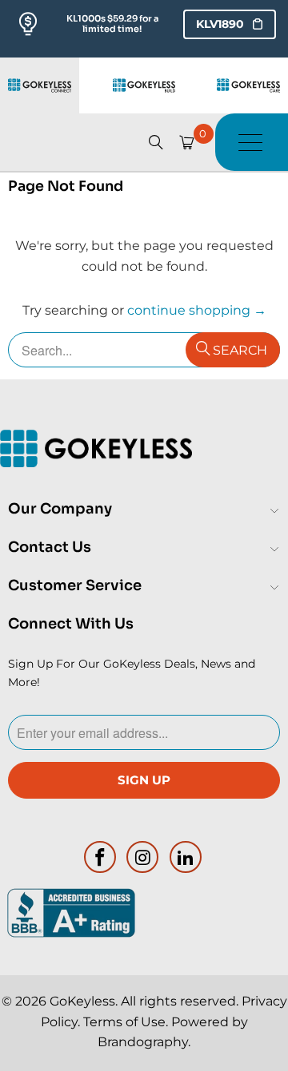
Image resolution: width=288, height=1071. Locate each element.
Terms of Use (124, 1021)
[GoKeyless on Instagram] (143, 857)
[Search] (156, 142)
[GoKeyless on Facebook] (100, 857)
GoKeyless (82, 1001)
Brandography (143, 1041)
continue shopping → (196, 310)
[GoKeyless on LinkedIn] (186, 857)
